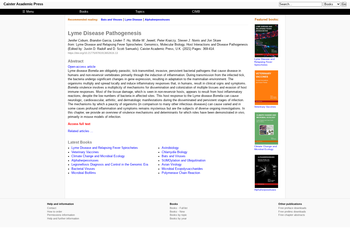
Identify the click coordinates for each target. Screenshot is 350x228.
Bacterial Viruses (83, 169)
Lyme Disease (133, 19)
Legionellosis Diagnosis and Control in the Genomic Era (109, 164)
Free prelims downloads (292, 211)
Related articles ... (80, 131)
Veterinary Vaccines (85, 152)
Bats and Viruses (111, 19)
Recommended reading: (83, 19)
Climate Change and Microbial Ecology (98, 156)
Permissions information (61, 214)
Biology (174, 152)
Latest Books (80, 142)
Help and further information (63, 218)
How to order (54, 211)
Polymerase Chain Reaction (181, 173)
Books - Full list (178, 208)
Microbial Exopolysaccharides (182, 169)
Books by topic (178, 214)
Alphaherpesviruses (157, 19)
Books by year (178, 218)
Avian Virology (172, 164)
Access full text (79, 124)
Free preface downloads (292, 208)
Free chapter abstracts (291, 214)
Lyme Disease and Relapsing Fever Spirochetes (104, 148)
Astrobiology (170, 148)
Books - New (177, 211)
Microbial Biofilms (83, 173)
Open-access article (81, 66)
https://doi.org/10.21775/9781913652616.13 (93, 53)
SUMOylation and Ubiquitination (183, 160)
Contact (51, 208)
